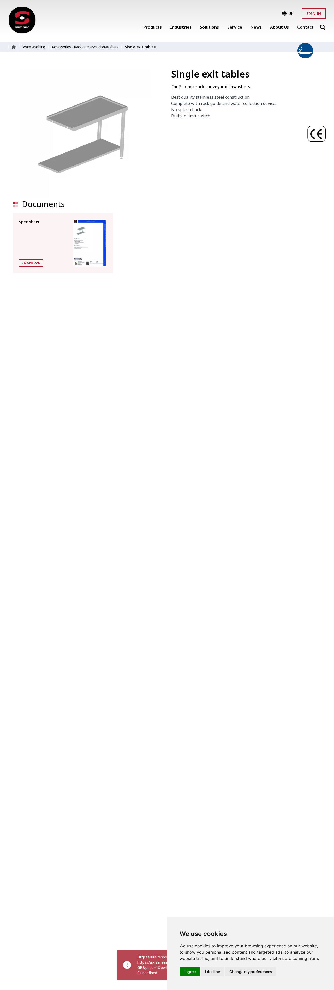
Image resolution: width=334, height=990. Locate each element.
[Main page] (22, 20)
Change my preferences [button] (250, 971)
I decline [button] (212, 971)
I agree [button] (190, 971)
